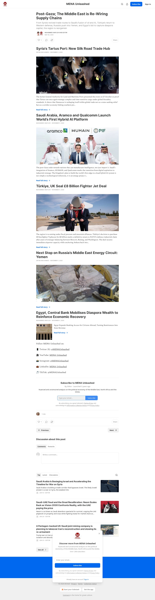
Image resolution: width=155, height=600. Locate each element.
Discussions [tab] (53, 475)
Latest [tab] (44, 475)
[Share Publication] (127, 4)
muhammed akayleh (52, 32)
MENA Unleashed (58, 355)
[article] (77, 488)
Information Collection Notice (77, 573)
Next (112, 430)
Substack (66, 595)
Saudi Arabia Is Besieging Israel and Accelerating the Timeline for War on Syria (63, 483)
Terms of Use (88, 571)
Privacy (74, 584)
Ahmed (46, 52)
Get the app (88, 589)
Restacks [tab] (51, 447)
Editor (65, 32)
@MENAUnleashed (60, 349)
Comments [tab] (42, 447)
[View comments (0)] (46, 40)
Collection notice (90, 584)
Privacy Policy (94, 573)
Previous (45, 430)
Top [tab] (39, 475)
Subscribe (136, 4)
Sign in (148, 4)
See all (41, 550)
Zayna (38, 52)
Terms (80, 584)
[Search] (122, 4)
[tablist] (46, 446)
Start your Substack (71, 589)
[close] (99, 533)
